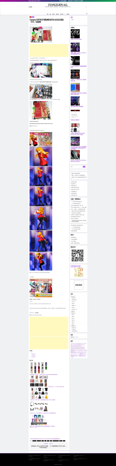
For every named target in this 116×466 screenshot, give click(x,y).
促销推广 (73, 305)
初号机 (72, 350)
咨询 (74, 350)
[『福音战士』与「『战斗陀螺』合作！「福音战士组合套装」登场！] (75, 78)
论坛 (50, 14)
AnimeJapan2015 (75, 343)
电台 (72, 17)
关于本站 (67, 14)
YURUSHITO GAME (75, 266)
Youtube (61, 14)
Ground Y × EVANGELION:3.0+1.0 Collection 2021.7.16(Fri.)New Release (78, 161)
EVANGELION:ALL (58, 4)
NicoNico (78, 344)
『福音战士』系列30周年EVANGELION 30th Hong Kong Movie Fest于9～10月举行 (78, 134)
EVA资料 (73, 327)
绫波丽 (72, 355)
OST (81, 344)
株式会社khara (73, 183)
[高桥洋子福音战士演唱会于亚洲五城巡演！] (75, 105)
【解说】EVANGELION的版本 (75, 173)
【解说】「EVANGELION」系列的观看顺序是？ (78, 175)
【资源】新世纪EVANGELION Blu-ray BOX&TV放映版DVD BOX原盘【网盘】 (79, 93)
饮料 (72, 318)
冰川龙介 (84, 349)
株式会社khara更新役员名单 (75, 119)
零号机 (83, 355)
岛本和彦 (84, 350)
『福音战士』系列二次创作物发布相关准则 (77, 177)
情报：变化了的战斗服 (74, 218)
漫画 (51, 440)
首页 (47, 14)
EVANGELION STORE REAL (75, 187)
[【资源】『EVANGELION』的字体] (75, 38)
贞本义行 (34, 440)
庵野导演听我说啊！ (74, 230)
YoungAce (38, 440)
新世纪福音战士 (55, 440)
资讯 (64, 440)
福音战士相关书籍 (74, 195)
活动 (72, 307)
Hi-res (73, 344)
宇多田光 (81, 350)
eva (45, 440)
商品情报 (73, 299)
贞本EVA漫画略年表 (74, 239)
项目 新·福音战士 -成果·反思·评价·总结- (77, 225)
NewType (75, 344)
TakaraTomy (73, 345)
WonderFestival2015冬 (78, 345)
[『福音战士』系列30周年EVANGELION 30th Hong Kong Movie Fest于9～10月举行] (75, 132)
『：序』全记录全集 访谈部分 (75, 227)
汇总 (72, 314)
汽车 (75, 353)
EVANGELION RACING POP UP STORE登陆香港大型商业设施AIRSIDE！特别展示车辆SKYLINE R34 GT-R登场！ (78, 148)
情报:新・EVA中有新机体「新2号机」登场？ (78, 214)
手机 (75, 352)
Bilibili (57, 14)
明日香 (61, 440)
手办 (42, 440)
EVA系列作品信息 (74, 193)
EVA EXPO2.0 (82, 343)
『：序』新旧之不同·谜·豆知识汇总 (76, 201)
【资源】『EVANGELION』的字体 (76, 39)
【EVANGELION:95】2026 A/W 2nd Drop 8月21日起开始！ (74, 0)
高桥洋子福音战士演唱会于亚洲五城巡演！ (77, 106)
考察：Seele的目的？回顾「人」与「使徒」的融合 (79, 207)
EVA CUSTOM (77, 189)
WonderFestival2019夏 (74, 349)
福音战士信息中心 (74, 185)
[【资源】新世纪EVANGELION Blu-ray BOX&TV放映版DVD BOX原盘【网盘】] (75, 91)
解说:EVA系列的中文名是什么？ (76, 216)
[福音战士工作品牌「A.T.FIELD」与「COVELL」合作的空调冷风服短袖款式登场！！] (75, 51)
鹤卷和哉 (72, 357)
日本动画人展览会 (81, 352)
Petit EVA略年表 (73, 241)
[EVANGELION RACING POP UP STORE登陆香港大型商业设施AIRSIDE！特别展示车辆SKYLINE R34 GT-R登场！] (75, 145)
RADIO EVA (73, 189)
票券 (72, 320)
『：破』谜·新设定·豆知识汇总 (75, 203)
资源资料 (72, 325)
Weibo (53, 14)
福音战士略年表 (73, 237)
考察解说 (72, 311)
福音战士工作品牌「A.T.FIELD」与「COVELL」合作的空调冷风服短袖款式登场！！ (78, 53)
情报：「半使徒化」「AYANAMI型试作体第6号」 (78, 209)
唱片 (76, 350)
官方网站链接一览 (74, 191)
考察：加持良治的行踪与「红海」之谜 (77, 205)
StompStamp (83, 344)
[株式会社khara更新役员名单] (75, 118)
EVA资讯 (73, 309)
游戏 (72, 303)
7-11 (71, 343)
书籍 (72, 316)
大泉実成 (78, 350)
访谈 (48, 440)
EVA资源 (73, 329)
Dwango (79, 343)
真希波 (81, 353)
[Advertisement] (49, 50)
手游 (76, 352)
